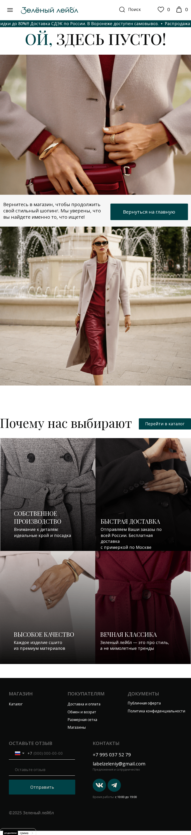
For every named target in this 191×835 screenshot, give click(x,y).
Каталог (16, 704)
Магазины (77, 727)
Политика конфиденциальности (156, 711)
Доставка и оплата (84, 704)
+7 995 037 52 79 (112, 754)
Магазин (21, 693)
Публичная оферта (144, 703)
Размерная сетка (82, 719)
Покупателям (86, 693)
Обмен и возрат (82, 712)
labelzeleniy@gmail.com (119, 763)
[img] (10, 10)
